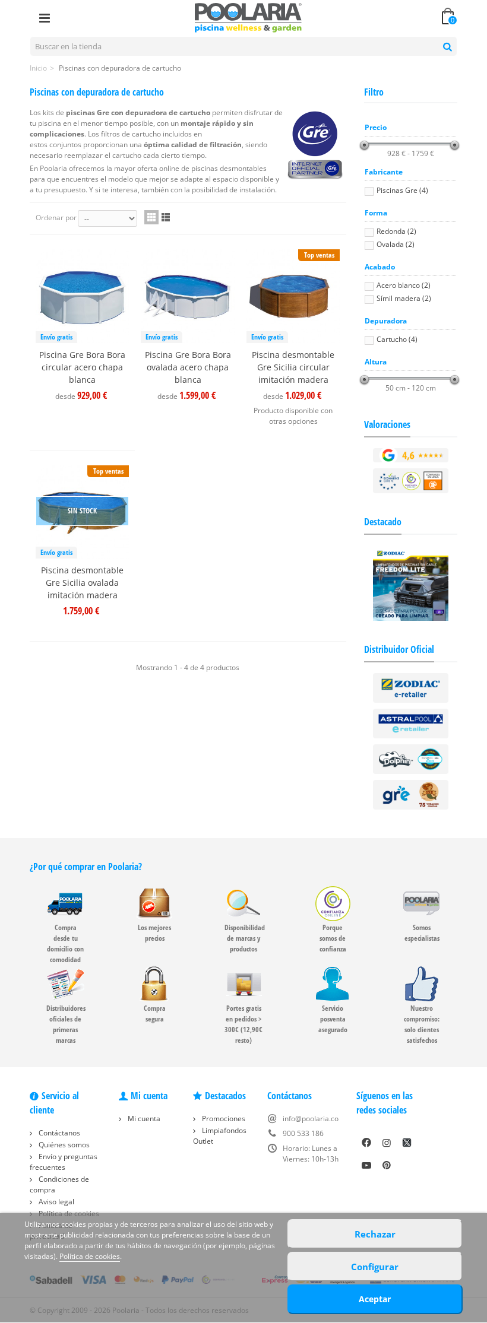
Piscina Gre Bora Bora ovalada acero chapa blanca (187, 367)
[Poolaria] (248, 17)
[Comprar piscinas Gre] (411, 794)
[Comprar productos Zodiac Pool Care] (411, 688)
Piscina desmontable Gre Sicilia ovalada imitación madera (82, 582)
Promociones (222, 1118)
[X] (407, 1142)
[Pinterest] (387, 1165)
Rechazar (375, 1234)
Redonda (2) (396, 231)
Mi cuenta (143, 1118)
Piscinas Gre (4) (402, 190)
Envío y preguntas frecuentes (63, 1161)
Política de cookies (89, 1256)
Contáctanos (58, 1133)
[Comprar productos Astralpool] (411, 723)
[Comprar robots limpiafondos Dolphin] (411, 759)
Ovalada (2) (396, 244)
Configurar (375, 1267)
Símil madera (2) (404, 298)
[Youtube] (366, 1165)
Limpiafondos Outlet (219, 1135)
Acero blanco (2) (404, 285)
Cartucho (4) (397, 339)
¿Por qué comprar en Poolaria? (86, 866)
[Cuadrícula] (151, 217)
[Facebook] (366, 1142)
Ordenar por (56, 217)
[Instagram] (387, 1142)
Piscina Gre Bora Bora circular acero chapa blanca (82, 367)
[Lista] (166, 217)
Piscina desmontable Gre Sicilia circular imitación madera (293, 367)
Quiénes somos (63, 1145)
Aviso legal (55, 1202)
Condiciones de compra (59, 1184)
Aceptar (375, 1299)
